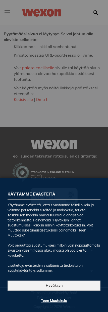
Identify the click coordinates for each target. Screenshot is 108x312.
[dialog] (54, 156)
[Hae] (97, 15)
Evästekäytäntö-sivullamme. (30, 270)
